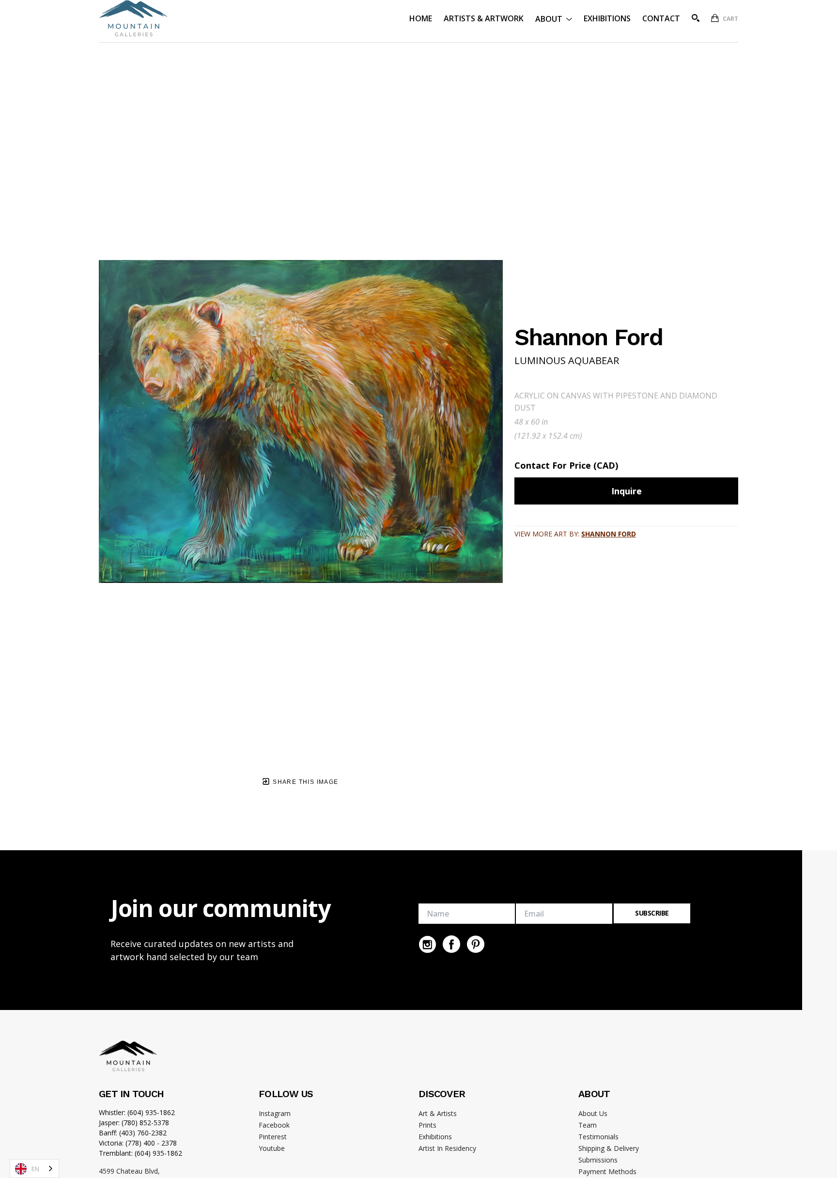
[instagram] (427, 944)
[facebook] (451, 944)
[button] (553, 18)
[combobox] (34, 1168)
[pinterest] (475, 944)
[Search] (695, 18)
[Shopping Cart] (715, 18)
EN (35, 1168)
